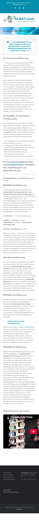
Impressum (7, 490)
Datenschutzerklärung (11, 492)
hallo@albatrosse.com (19, 4)
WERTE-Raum (29, 327)
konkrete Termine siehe (16, 321)
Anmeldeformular (15, 164)
